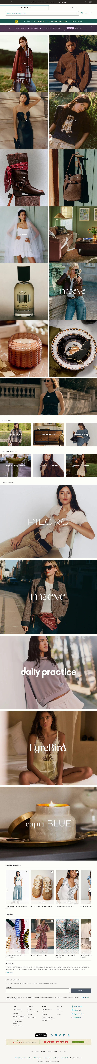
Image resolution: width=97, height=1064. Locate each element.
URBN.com (56, 1057)
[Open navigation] (90, 13)
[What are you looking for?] (76, 13)
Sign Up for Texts (79, 1014)
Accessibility (47, 1057)
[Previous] (7, 890)
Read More (9, 972)
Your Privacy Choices (76, 1057)
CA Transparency (37, 1057)
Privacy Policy (84, 997)
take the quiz (62, 2)
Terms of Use (28, 1057)
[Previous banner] (11, 2)
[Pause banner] (90, 2)
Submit (81, 990)
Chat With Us (77, 1017)
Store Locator (78, 1006)
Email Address (10, 987)
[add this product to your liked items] (27, 872)
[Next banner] (86, 2)
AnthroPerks (77, 1010)
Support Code (64, 1057)
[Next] (89, 890)
